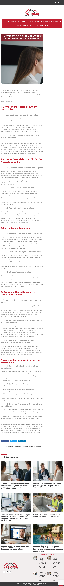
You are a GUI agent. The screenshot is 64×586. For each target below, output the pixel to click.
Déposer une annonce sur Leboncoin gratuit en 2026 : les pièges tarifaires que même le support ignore (15, 548)
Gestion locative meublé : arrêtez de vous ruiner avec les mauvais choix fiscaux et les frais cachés (47, 485)
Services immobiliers (51, 21)
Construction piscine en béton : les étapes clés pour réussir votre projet (47, 515)
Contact (25, 584)
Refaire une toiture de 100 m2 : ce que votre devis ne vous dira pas (56, 576)
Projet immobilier (12, 21)
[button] (5, 441)
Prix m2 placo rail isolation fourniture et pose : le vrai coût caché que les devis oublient (56, 562)
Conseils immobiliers (24, 25)
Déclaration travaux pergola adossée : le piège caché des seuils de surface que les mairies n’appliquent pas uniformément (43, 563)
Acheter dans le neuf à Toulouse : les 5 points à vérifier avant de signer (42, 576)
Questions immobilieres (31, 21)
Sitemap (39, 584)
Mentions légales (41, 25)
